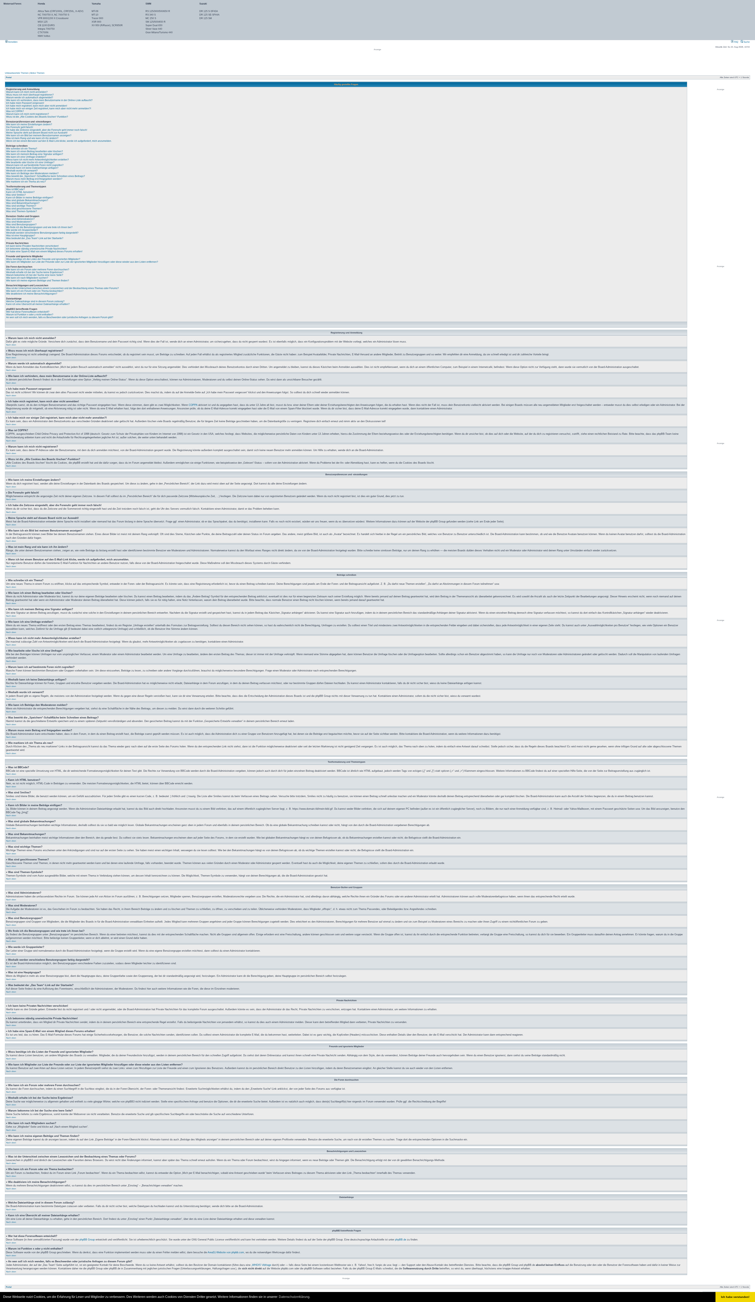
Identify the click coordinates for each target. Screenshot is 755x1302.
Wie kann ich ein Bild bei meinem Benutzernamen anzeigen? (38, 135)
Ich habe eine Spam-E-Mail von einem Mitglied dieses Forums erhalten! (44, 251)
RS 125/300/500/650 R (157, 11)
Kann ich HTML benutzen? (20, 192)
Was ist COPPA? (15, 111)
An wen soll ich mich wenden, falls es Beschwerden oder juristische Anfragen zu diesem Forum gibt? (59, 317)
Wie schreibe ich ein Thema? (21, 148)
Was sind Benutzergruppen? (21, 224)
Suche (746, 42)
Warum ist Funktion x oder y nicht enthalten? (29, 314)
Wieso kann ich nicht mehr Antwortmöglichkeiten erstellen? (37, 159)
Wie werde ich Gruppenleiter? (22, 230)
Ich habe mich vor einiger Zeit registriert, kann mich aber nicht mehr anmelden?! (48, 108)
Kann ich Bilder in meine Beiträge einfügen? (29, 197)
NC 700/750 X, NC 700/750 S (53, 14)
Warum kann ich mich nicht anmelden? (27, 92)
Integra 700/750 (46, 29)
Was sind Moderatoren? (19, 221)
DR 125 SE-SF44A (209, 14)
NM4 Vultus (44, 36)
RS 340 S (150, 14)
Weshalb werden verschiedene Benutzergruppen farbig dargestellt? (42, 232)
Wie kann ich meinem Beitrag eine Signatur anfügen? (34, 154)
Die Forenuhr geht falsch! (19, 127)
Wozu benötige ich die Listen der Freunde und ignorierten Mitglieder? (43, 259)
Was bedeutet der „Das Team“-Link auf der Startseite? (34, 238)
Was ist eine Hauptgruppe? (20, 235)
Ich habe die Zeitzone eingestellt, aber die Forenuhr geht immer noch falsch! (46, 130)
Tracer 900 (97, 18)
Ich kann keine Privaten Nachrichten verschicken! (32, 246)
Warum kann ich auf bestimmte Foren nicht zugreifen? (35, 165)
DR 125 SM (205, 18)
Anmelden (12, 42)
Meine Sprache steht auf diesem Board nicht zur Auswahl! (36, 132)
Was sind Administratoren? (20, 219)
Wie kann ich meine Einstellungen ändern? (29, 124)
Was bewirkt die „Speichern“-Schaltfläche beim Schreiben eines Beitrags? (45, 176)
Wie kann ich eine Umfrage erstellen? (26, 157)
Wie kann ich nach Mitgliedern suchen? (27, 277)
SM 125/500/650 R (155, 21)
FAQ (735, 42)
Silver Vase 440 (153, 29)
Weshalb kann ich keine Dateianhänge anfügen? (32, 168)
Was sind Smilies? (16, 194)
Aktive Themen (37, 73)
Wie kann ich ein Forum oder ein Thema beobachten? (35, 291)
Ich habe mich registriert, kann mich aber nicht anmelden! (36, 105)
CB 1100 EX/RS (46, 25)
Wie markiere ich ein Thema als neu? (26, 181)
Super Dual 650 (153, 25)
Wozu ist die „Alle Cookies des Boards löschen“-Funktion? (37, 116)
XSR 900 (96, 21)
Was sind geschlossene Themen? (24, 208)
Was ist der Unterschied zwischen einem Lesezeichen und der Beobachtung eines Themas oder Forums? (62, 288)
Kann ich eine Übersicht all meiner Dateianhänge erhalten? (38, 304)
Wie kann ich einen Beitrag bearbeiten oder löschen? (34, 151)
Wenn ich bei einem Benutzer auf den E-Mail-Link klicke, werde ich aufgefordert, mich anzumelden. (59, 141)
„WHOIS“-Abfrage (261, 1264)
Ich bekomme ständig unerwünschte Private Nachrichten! (36, 248)
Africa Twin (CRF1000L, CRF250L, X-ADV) (60, 11)
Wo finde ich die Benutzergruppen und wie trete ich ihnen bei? (39, 227)
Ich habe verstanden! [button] (735, 1296)
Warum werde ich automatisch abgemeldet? (29, 97)
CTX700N (43, 32)
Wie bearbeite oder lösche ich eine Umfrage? (30, 162)
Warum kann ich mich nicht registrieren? (27, 114)
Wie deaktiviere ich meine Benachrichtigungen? (31, 293)
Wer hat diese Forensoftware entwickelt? (27, 311)
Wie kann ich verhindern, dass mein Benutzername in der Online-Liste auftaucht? (49, 100)
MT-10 (95, 14)
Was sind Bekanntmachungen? (23, 203)
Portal (9, 77)
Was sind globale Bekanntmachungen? (27, 200)
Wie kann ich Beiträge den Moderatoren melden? (32, 173)
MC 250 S (150, 18)
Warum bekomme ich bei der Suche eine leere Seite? (34, 275)
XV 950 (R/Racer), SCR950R (107, 25)
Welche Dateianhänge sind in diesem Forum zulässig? (35, 301)
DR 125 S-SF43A (208, 11)
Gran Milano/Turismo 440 (159, 32)
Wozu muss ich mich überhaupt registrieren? (30, 94)
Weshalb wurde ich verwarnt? (22, 170)
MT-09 (95, 11)
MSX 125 (43, 21)
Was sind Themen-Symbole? (21, 211)
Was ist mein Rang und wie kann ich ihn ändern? (32, 138)
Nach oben (11, 345)
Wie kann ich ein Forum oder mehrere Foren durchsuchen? (37, 269)
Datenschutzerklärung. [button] (294, 1296)
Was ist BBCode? (15, 189)
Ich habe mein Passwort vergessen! (25, 103)
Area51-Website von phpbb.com (226, 1252)
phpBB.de (400, 1239)
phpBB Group (87, 1239)
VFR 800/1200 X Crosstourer (53, 18)
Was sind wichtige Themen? (21, 205)
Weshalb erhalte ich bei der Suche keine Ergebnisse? (35, 272)
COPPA (193, 404)
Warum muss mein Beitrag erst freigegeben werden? (34, 179)
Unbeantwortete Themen (17, 73)
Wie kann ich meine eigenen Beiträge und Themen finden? (37, 280)
